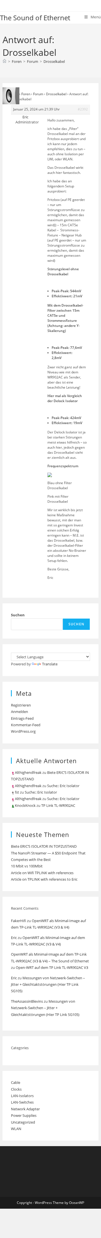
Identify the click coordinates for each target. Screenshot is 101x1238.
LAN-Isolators (22, 1095)
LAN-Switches (22, 1102)
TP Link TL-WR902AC (58, 805)
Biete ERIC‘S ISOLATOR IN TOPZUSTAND (44, 846)
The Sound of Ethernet (35, 17)
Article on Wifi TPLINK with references (42, 872)
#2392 (83, 109)
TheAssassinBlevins (27, 1001)
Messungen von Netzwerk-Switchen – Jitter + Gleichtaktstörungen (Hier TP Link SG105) (48, 984)
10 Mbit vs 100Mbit (27, 866)
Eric (14, 937)
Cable (15, 1082)
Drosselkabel (54, 61)
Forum (38, 94)
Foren (25, 94)
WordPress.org (23, 731)
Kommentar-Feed (25, 724)
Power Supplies (23, 1115)
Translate (50, 663)
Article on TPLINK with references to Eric (44, 879)
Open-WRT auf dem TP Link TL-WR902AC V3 (52, 967)
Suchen (18, 614)
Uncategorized (23, 1122)
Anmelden (19, 711)
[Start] (4, 61)
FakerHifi (18, 920)
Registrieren (21, 705)
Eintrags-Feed (22, 718)
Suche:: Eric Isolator (63, 785)
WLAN (16, 1128)
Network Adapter (25, 1108)
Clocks (16, 1089)
